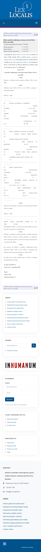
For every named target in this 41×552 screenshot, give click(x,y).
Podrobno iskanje (12, 351)
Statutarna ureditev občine (14, 311)
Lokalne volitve (11, 327)
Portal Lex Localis (12, 449)
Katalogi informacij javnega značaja (17, 305)
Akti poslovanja (11, 422)
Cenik (8, 452)
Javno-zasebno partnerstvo (15, 324)
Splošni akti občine (12, 419)
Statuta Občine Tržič (25, 62)
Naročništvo (10, 443)
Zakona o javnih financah (23, 54)
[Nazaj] (37, 34)
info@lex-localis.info (13, 492)
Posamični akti (11, 425)
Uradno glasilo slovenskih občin (16, 302)
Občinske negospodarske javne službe (18, 321)
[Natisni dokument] (35, 34)
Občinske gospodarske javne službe (17, 318)
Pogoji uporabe (11, 446)
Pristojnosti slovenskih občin (15, 308)
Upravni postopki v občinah (15, 314)
